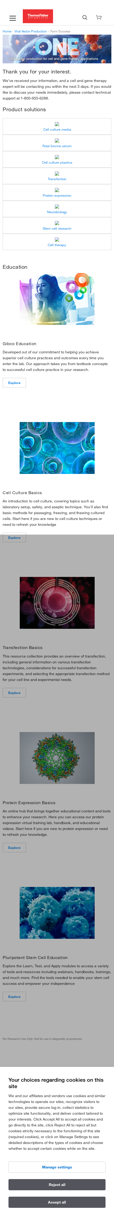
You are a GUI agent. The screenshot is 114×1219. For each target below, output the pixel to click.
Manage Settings (57, 1167)
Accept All (57, 1202)
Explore (14, 383)
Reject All (57, 1184)
